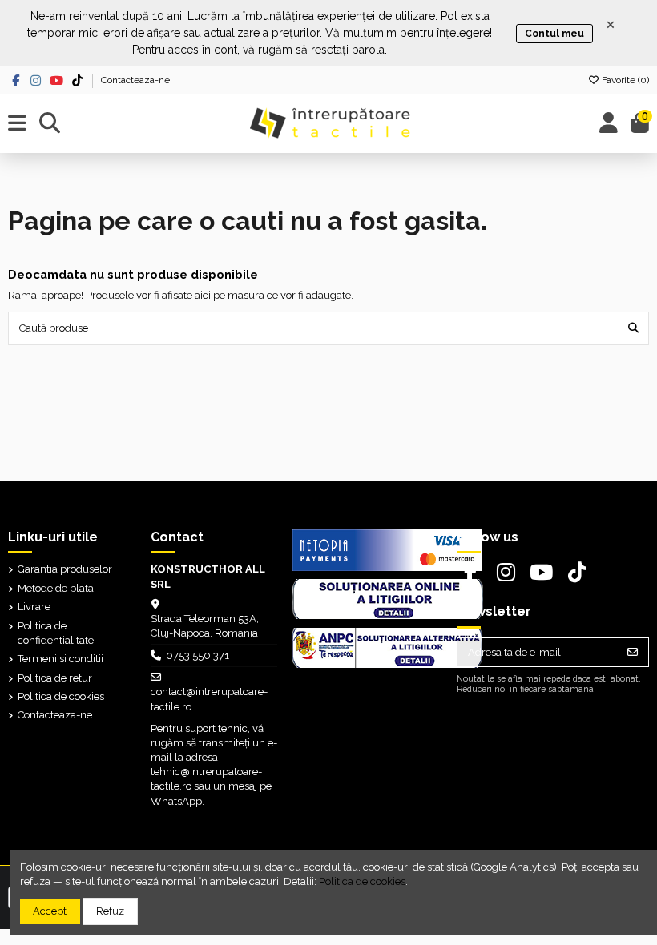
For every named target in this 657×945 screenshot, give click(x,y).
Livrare (34, 607)
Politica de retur (55, 678)
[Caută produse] (633, 328)
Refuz (110, 911)
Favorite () (624, 80)
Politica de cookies (61, 696)
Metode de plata (56, 588)
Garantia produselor (65, 569)
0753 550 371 (197, 655)
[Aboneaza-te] (632, 652)
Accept (50, 911)
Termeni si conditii (60, 659)
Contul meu (554, 33)
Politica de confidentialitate (56, 633)
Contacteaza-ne (135, 80)
